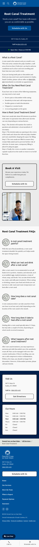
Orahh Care (32, 521)
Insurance (5, 504)
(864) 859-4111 (22, 44)
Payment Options (8, 499)
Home (4, 481)
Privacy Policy (6, 521)
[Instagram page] (7, 509)
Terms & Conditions (17, 521)
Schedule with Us (19, 28)
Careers (25, 521)
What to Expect (7, 494)
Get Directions (19, 396)
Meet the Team (7, 490)
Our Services (6, 485)
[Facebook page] (3, 509)
